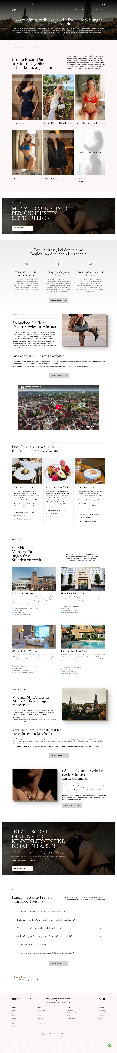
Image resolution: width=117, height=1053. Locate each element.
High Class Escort (41, 746)
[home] (19, 10)
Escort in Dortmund (60, 858)
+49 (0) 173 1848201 (34, 4)
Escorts (41, 10)
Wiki (60, 10)
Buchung (54, 10)
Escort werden (68, 10)
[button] (92, 4)
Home (35, 10)
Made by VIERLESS (58, 1038)
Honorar (47, 10)
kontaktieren (101, 900)
